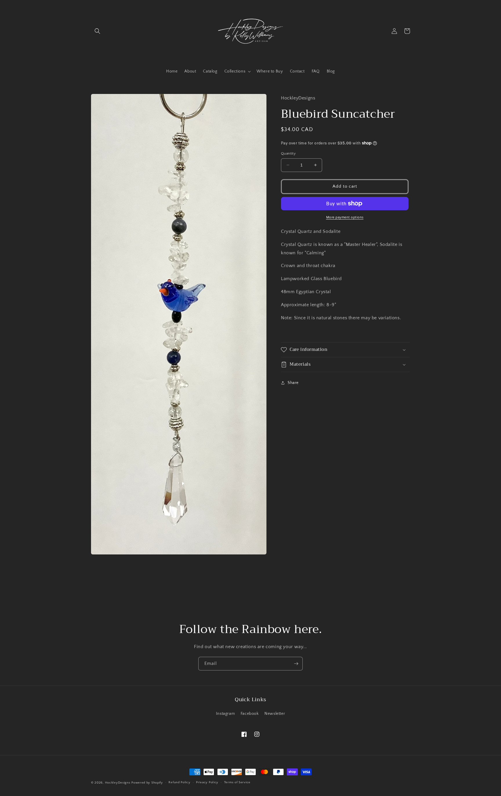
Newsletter (274, 713)
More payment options (345, 217)
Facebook (250, 713)
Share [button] (293, 382)
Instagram (225, 713)
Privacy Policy (207, 782)
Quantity (288, 153)
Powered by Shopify (147, 782)
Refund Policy (179, 782)
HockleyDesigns (117, 782)
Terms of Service (237, 782)
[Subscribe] (296, 663)
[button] (97, 31)
